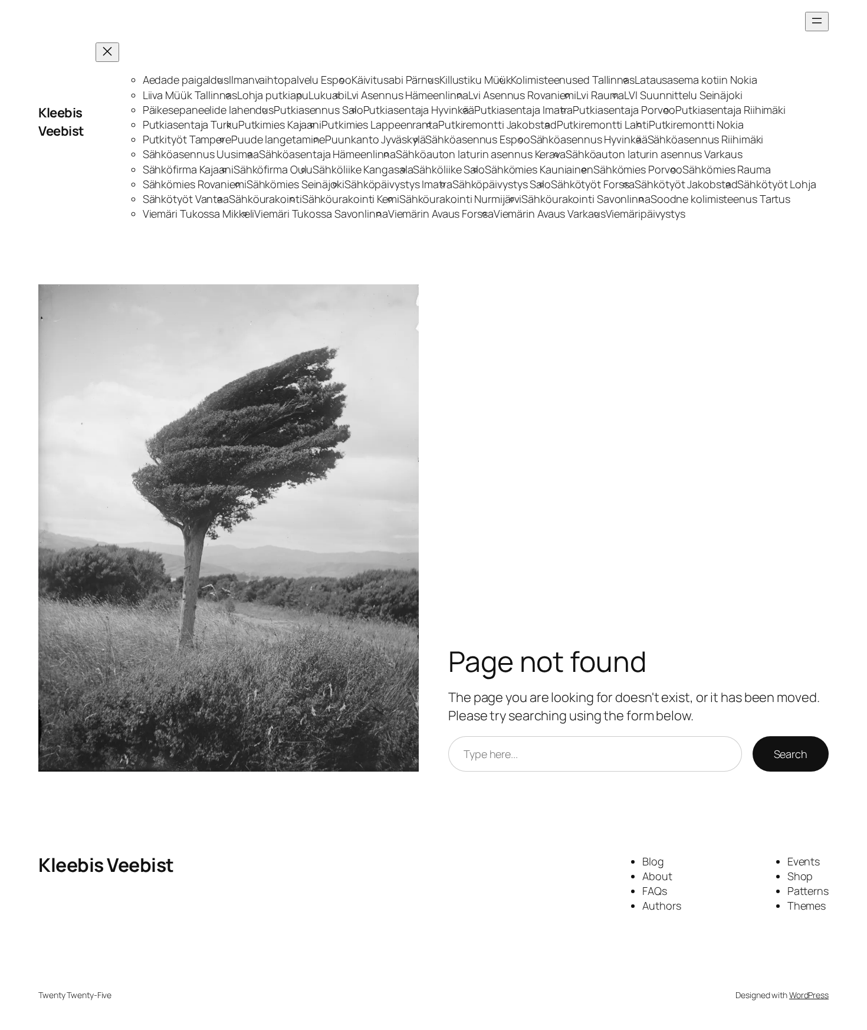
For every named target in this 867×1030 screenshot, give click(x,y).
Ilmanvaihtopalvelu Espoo (290, 80)
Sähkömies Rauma (726, 169)
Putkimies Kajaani (279, 124)
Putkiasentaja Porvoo (624, 110)
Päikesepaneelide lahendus (208, 110)
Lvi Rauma (600, 95)
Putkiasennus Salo (318, 110)
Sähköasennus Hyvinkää (589, 139)
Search (790, 754)
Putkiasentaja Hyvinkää (419, 110)
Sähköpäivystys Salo (501, 184)
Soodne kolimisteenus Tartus (720, 199)
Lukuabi (327, 95)
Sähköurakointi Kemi (350, 199)
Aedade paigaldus (186, 80)
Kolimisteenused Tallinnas (573, 80)
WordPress (809, 995)
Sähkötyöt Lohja (776, 184)
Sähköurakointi (265, 199)
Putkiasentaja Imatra (523, 110)
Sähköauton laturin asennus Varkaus (654, 154)
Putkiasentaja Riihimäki (730, 110)
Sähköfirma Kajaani (188, 169)
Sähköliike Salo (449, 169)
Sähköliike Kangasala (363, 169)
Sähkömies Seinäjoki (295, 184)
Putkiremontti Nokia (696, 124)
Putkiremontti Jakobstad (497, 124)
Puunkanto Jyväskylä (375, 139)
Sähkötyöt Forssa (593, 184)
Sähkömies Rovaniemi (195, 184)
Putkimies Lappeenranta (379, 124)
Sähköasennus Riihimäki (706, 139)
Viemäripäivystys (645, 213)
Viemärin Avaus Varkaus (550, 213)
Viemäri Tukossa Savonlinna (320, 213)
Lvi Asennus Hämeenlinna (408, 95)
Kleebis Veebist (61, 122)
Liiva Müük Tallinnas (190, 95)
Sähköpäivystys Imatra (398, 184)
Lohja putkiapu (273, 95)
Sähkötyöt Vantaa (186, 199)
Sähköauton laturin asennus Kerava (481, 154)
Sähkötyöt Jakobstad (686, 184)
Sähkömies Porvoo (637, 169)
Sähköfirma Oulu (273, 169)
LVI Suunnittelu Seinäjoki (683, 95)
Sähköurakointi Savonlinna (586, 199)
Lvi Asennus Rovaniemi (522, 95)
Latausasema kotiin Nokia (696, 80)
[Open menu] (817, 21)
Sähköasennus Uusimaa (201, 154)
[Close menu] (107, 52)
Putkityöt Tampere (187, 139)
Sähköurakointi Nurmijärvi (460, 199)
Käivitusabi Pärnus (395, 80)
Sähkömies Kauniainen (539, 169)
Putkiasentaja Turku (190, 124)
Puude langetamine (278, 139)
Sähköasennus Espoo (477, 139)
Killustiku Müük (475, 80)
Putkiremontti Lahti (603, 124)
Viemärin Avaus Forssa (441, 213)
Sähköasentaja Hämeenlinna (327, 154)
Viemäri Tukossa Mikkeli (199, 213)
